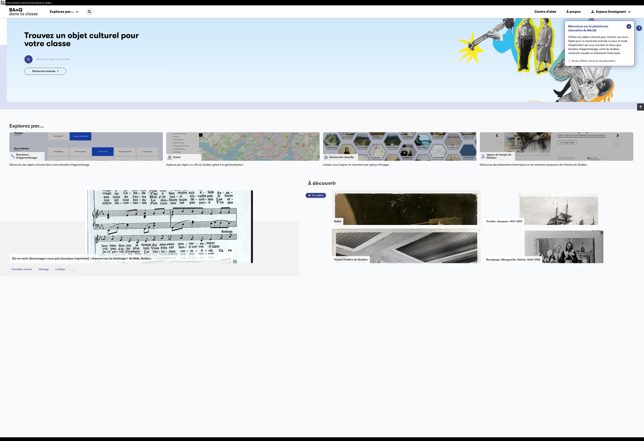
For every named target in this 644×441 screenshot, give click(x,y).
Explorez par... (62, 12)
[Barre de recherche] (89, 12)
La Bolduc (60, 269)
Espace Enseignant (611, 12)
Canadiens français (22, 269)
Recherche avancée (43, 71)
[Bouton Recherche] (28, 59)
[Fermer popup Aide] (626, 27)
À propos (574, 12)
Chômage (43, 269)
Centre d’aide (545, 12)
